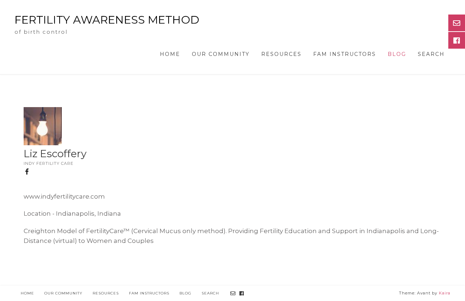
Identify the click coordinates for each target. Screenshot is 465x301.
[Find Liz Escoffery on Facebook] (28, 173)
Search (431, 54)
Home (170, 54)
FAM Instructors (344, 54)
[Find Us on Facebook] (241, 293)
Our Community (221, 54)
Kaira (444, 293)
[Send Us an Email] (233, 293)
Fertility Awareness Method (107, 20)
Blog (397, 54)
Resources (281, 54)
